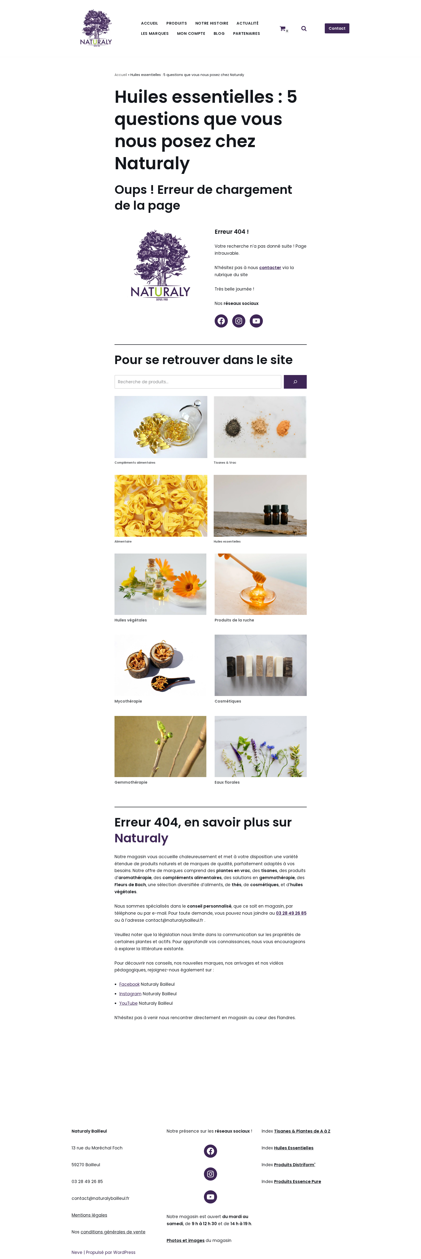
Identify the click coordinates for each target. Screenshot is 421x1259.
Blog (219, 33)
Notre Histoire (212, 23)
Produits (176, 23)
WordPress (124, 1252)
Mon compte (191, 33)
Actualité (247, 23)
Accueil (149, 23)
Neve (77, 1252)
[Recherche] (295, 382)
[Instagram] (238, 321)
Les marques (155, 33)
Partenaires (246, 33)
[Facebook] (221, 321)
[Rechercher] (304, 28)
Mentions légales (89, 1215)
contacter (270, 268)
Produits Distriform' (294, 1165)
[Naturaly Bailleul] (96, 28)
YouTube (128, 1003)
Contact (337, 28)
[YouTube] (256, 321)
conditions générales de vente (113, 1232)
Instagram (130, 994)
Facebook (129, 984)
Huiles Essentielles (294, 1148)
